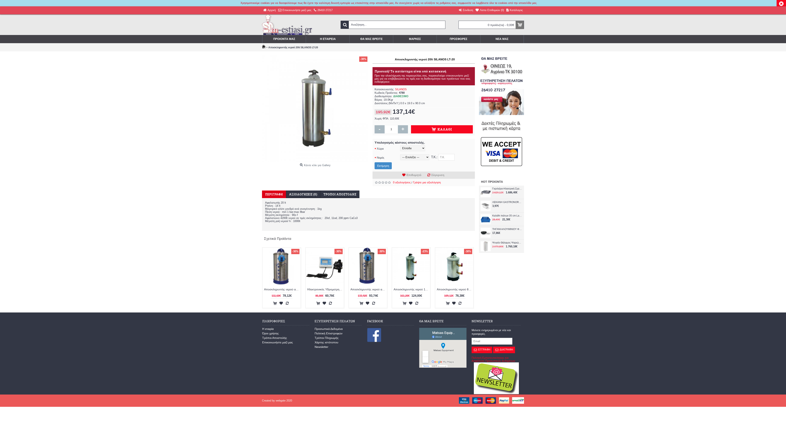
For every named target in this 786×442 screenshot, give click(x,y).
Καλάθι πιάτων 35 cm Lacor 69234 (507, 215)
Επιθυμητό (414, 175)
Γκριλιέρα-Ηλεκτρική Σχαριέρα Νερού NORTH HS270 (507, 188)
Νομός (380, 157)
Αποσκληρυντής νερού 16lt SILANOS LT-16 (412, 289)
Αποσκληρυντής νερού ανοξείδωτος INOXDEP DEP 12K (368, 289)
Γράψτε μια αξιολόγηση (427, 182)
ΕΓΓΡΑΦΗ (484, 349)
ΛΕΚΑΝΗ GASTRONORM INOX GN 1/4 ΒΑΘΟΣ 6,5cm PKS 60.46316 (507, 202)
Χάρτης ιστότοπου (326, 342)
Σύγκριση (437, 175)
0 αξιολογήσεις (402, 182)
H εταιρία (268, 328)
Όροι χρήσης (270, 333)
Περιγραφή (274, 194)
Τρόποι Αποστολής (274, 337)
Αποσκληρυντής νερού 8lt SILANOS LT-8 (455, 289)
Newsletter (321, 346)
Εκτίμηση (383, 165)
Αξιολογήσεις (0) (303, 194)
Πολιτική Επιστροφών (328, 333)
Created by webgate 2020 (277, 400)
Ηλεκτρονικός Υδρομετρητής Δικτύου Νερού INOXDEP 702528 (325, 289)
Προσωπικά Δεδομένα (329, 328)
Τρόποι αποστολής (339, 194)
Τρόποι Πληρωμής (327, 337)
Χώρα (380, 148)
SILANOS (401, 89)
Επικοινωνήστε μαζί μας (277, 342)
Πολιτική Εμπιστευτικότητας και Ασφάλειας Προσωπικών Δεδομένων (493, 359)
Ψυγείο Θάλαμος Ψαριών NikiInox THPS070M (507, 242)
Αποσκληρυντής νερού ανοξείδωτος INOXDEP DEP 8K (282, 289)
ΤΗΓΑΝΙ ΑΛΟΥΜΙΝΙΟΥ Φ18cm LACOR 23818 (507, 229)
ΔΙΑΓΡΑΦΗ (506, 349)
